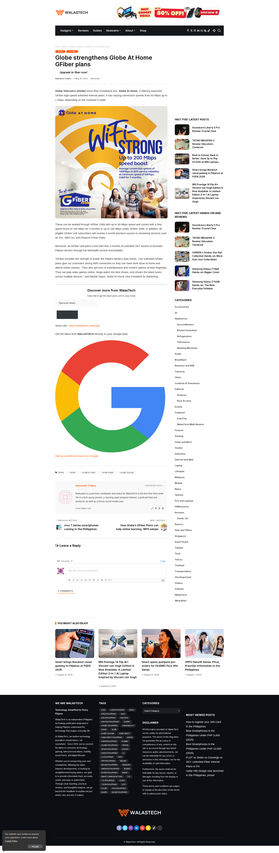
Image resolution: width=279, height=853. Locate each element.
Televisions (183, 342)
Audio (178, 353)
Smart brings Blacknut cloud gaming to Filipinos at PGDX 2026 (207, 173)
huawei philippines (109, 745)
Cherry (127, 722)
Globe (72, 472)
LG (123, 753)
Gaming (179, 436)
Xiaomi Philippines (119, 792)
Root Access (184, 400)
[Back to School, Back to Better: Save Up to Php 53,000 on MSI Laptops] (182, 159)
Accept (35, 846)
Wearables (181, 600)
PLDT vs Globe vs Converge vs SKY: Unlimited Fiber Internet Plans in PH (204, 762)
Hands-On (182, 518)
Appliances (181, 318)
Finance (179, 430)
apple (131, 710)
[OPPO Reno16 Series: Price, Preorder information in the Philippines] (204, 643)
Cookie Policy (11, 841)
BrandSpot (180, 359)
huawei (125, 741)
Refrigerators (184, 336)
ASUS (123, 714)
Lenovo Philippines (109, 753)
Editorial (179, 389)
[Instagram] (195, 31)
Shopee (127, 769)
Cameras (180, 371)
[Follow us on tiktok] (209, 31)
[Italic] (73, 580)
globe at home (89, 472)
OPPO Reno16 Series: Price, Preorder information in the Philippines (202, 665)
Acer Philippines (117, 710)
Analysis (181, 395)
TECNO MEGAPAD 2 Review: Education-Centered (203, 144)
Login (163, 561)
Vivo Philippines (119, 788)
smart (125, 772)
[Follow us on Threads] (159, 828)
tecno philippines (109, 784)
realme (123, 761)
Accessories (182, 306)
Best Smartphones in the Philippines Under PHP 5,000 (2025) (203, 735)
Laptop (179, 465)
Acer (103, 710)
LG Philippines (107, 757)
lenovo (125, 749)
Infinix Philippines (109, 749)
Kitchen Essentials (187, 330)
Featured (180, 412)
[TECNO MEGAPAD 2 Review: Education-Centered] (182, 144)
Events (178, 406)
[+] (109, 580)
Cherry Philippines (109, 725)
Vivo (124, 784)
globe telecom (127, 472)
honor (130, 737)
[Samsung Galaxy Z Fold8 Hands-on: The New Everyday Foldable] (182, 285)
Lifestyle (179, 471)
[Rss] (205, 31)
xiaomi (104, 792)
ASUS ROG (124, 718)
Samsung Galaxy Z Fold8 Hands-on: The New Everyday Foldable (206, 285)
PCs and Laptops (184, 500)
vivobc (104, 788)
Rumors (179, 524)
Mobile (178, 483)
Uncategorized (183, 577)
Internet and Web (184, 459)
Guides (179, 447)
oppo (120, 757)
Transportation (183, 571)
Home (57, 46)
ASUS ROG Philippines (110, 722)
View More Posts (153, 485)
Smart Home (181, 541)
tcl (128, 776)
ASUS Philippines (108, 718)
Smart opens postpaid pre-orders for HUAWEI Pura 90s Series (160, 665)
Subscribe (65, 315)
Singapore (180, 536)
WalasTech (181, 594)
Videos (179, 583)
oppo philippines (108, 761)
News (64, 46)
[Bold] (69, 580)
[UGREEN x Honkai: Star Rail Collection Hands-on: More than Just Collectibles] (182, 256)
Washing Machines (187, 348)
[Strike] (82, 580)
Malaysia (180, 477)
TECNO (122, 780)
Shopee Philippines (109, 772)
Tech (177, 553)
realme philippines (109, 765)
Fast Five (182, 418)
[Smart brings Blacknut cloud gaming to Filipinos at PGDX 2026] (182, 173)
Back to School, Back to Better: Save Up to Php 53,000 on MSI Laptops (205, 158)
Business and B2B (184, 365)
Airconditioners (185, 324)
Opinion (179, 494)
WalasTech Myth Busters (190, 424)
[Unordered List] (90, 580)
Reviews (179, 512)
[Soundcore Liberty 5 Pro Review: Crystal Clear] (182, 129)
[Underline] (78, 580)
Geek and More (183, 442)
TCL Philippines (107, 780)
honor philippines (109, 741)
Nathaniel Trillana (63, 78)
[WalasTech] (71, 13)
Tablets (179, 547)
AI (176, 312)
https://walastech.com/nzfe (84, 325)
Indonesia (180, 453)
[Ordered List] (86, 580)
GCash (104, 729)
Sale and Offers (183, 530)
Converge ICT (128, 725)
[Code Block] (98, 580)
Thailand (179, 565)
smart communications (111, 776)
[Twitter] (191, 31)
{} (106, 580)
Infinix (125, 745)
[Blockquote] (94, 580)
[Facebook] (188, 31)
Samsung (126, 765)
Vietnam (179, 588)
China (178, 377)
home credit (124, 733)
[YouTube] (202, 31)
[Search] (219, 31)
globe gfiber (108, 472)
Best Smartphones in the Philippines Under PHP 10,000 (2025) (203, 748)
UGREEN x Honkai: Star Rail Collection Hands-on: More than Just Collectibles (207, 256)
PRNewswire (182, 506)
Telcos (72, 51)
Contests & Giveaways (187, 383)
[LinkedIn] (198, 31)
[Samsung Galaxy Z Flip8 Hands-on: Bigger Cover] (182, 271)
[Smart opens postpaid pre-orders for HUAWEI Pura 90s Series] (161, 643)
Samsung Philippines (110, 769)
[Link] (102, 580)
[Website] (152, 508)
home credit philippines (111, 737)
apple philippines (108, 714)
